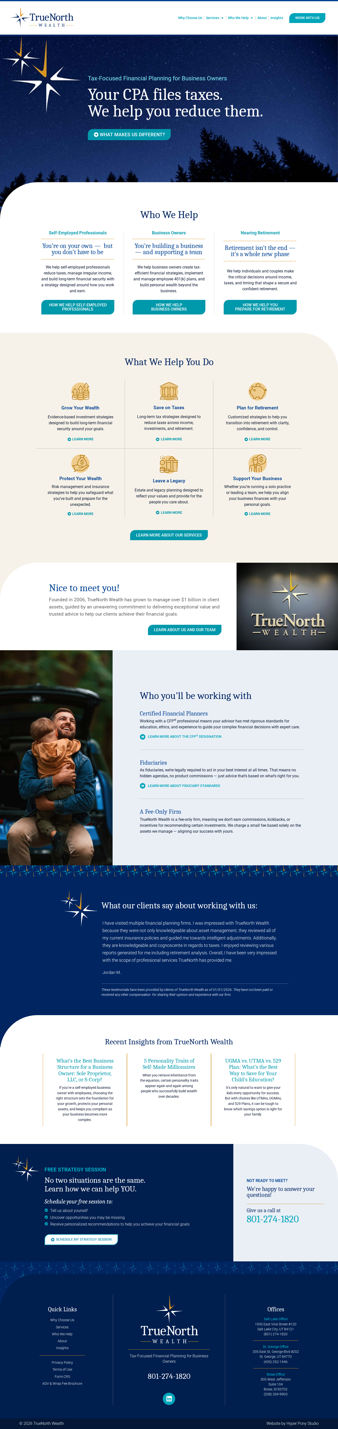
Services (62, 1327)
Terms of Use (62, 1369)
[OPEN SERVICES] (222, 18)
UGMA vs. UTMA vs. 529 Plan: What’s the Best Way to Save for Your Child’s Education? (253, 1070)
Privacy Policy (62, 1363)
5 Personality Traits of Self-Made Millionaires (169, 1063)
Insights (62, 1348)
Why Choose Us (62, 1320)
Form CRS (62, 1377)
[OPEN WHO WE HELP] (252, 18)
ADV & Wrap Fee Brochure (62, 1384)
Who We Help (62, 1334)
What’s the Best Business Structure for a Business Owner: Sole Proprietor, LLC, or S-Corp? (85, 1070)
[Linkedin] (169, 1399)
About (62, 1341)
